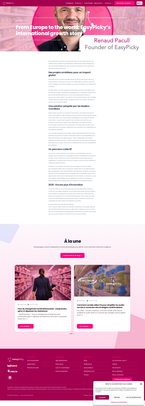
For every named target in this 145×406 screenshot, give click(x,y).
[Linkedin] (9, 377)
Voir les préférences (133, 397)
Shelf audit (57, 40)
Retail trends (47, 40)
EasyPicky (19, 40)
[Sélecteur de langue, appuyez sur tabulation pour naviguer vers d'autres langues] (140, 3)
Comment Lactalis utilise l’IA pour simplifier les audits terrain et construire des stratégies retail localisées (100, 306)
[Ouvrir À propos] (111, 3)
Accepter (102, 397)
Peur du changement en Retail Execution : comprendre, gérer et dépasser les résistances (42, 310)
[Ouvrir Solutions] (82, 3)
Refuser (117, 397)
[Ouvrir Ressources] (102, 3)
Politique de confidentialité (119, 402)
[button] (141, 384)
